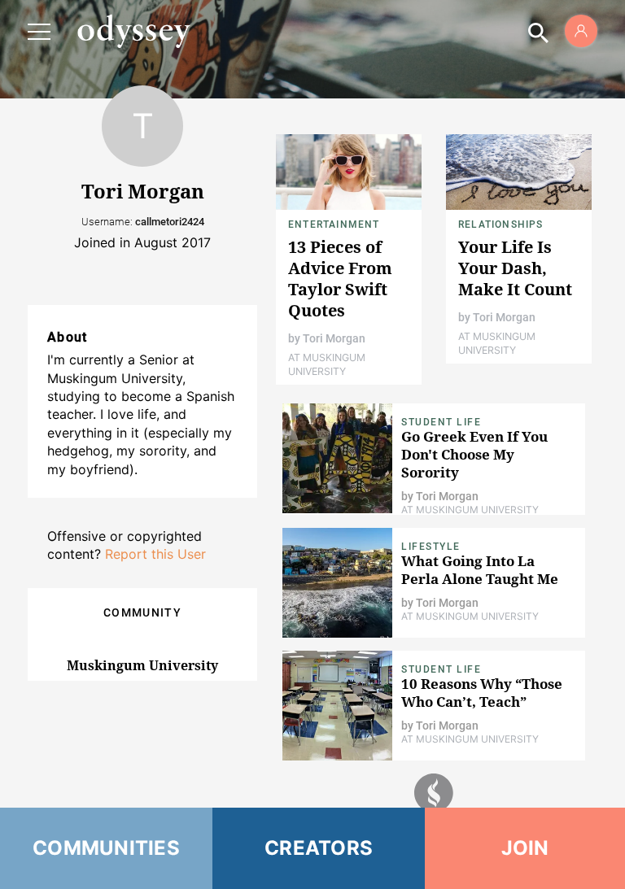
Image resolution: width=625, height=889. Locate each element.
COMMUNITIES (106, 848)
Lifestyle (431, 546)
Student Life (441, 422)
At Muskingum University (326, 364)
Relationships (501, 224)
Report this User (155, 554)
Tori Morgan (334, 338)
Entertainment (334, 224)
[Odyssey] (133, 31)
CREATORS (318, 848)
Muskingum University (142, 665)
